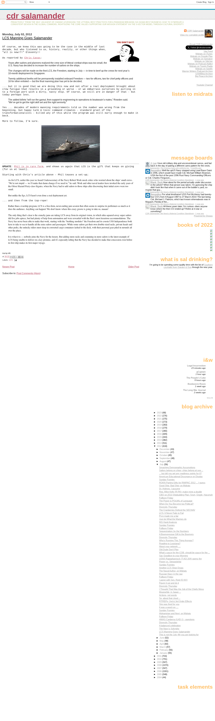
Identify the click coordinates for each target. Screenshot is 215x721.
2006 (159, 671)
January (164, 653)
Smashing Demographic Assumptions (177, 467)
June (162, 637)
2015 (159, 437)
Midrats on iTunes (204, 54)
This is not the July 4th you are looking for (179, 634)
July (162, 464)
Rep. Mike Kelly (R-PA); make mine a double (180, 491)
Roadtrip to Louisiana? (169, 543)
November (165, 452)
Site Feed (208, 51)
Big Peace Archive (204, 76)
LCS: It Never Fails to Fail (171, 513)
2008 (159, 665)
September (165, 458)
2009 (159, 662)
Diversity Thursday (168, 507)
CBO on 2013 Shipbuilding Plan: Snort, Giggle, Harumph (186, 495)
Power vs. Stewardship (170, 561)
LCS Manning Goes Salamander (27, 38)
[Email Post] (15, 260)
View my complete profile (192, 35)
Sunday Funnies (167, 479)
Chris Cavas (32, 58)
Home (71, 266)
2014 (159, 440)
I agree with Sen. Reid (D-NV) (173, 580)
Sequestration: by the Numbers (174, 531)
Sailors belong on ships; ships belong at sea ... (181, 470)
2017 (159, 431)
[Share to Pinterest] (22, 257)
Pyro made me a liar (168, 516)
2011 (159, 656)
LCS (11, 260)
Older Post (133, 266)
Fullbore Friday (166, 498)
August (163, 461)
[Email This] (11, 257)
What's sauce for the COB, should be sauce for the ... (184, 552)
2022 (159, 415)
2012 (159, 446)
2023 (159, 412)
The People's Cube (196, 378)
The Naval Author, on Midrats (173, 571)
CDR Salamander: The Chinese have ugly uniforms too (167, 168)
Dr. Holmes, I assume (169, 488)
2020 (159, 422)
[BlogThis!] (13, 257)
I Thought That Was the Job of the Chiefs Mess (181, 589)
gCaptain (201, 372)
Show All (210, 398)
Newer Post (8, 266)
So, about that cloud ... (169, 598)
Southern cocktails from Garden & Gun (188, 265)
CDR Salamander (35, 15)
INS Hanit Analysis (168, 522)
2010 (159, 659)
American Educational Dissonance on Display (181, 476)
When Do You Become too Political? (176, 504)
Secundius (155, 170)
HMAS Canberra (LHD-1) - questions (177, 619)
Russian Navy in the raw (171, 574)
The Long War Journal (194, 390)
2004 (159, 677)
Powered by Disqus (203, 216)
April (162, 644)
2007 (159, 668)
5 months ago (196, 168)
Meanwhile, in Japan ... (170, 592)
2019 (159, 424)
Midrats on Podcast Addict (200, 63)
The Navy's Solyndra (169, 628)
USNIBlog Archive (204, 73)
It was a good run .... (168, 607)
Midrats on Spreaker (203, 58)
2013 (159, 443)
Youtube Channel (204, 85)
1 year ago (199, 180)
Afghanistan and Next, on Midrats (175, 613)
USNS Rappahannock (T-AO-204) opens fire (180, 558)
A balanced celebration (170, 625)
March (163, 647)
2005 (159, 674)
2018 (159, 428)
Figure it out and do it (169, 583)
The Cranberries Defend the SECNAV (177, 510)
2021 (159, 418)
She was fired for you (169, 604)
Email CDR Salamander (201, 44)
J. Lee (153, 163)
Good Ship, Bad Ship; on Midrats (174, 485)
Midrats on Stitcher (204, 61)
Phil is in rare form (28, 166)
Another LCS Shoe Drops (171, 568)
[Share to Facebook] (19, 257)
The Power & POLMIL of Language (175, 501)
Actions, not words (168, 595)
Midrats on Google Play (201, 56)
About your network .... (170, 546)
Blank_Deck (156, 182)
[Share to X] (16, 257)
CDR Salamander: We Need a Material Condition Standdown (169, 180)
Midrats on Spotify (204, 68)
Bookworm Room (197, 384)
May (162, 641)
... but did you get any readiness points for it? (180, 473)
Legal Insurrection (196, 365)
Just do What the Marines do (172, 519)
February (164, 650)
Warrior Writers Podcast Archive (197, 71)
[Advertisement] (194, 291)
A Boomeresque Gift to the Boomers (176, 534)
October (164, 455)
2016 (159, 434)
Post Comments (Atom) (29, 273)
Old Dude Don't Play (169, 549)
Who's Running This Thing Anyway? (176, 540)
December (165, 449)
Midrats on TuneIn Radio (201, 66)
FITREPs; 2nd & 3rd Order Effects (175, 601)
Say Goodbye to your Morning (173, 555)
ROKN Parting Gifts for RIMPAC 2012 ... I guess (182, 482)
